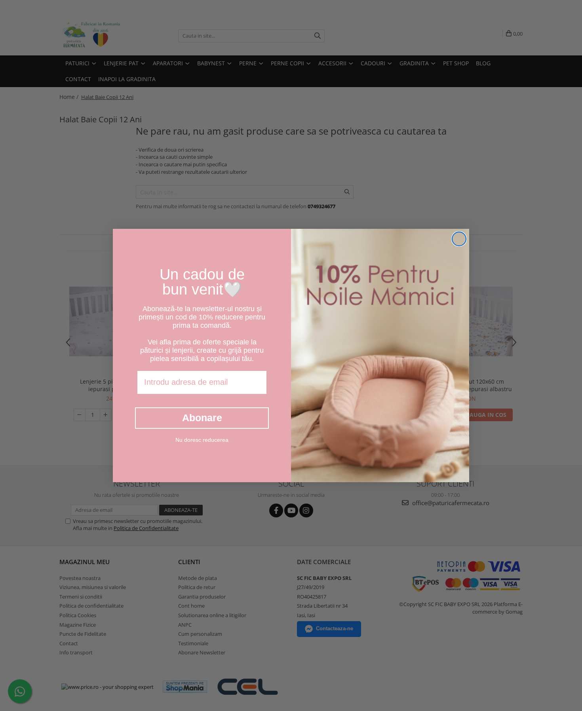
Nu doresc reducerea (201, 440)
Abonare (202, 417)
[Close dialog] (459, 239)
